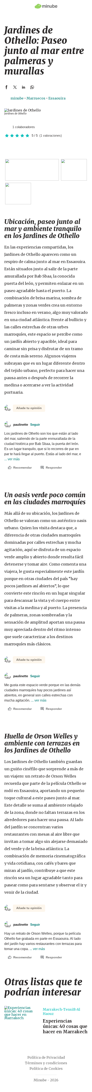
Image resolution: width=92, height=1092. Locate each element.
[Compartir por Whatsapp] (32, 87)
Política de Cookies (46, 1068)
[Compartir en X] (15, 87)
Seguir (35, 424)
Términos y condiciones (46, 1063)
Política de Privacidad (46, 1057)
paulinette (26, 424)
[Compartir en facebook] (6, 87)
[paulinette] (7, 127)
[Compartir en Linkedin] (23, 87)
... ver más (38, 700)
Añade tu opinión (29, 408)
